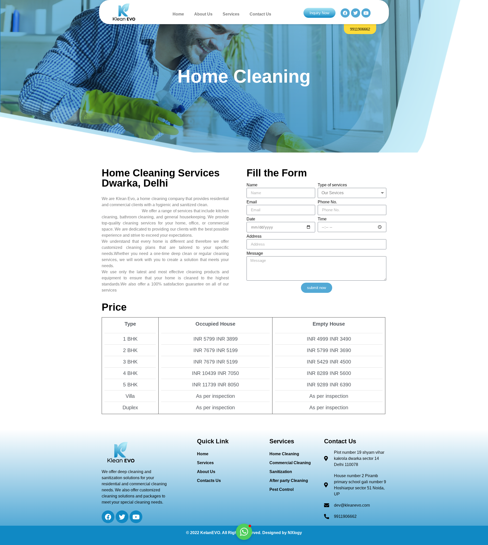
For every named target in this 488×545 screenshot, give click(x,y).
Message (255, 253)
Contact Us (260, 14)
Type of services (332, 185)
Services (231, 14)
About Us (203, 14)
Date (251, 219)
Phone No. (327, 202)
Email (252, 202)
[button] (244, 532)
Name (252, 185)
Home (178, 14)
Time (322, 219)
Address (254, 236)
